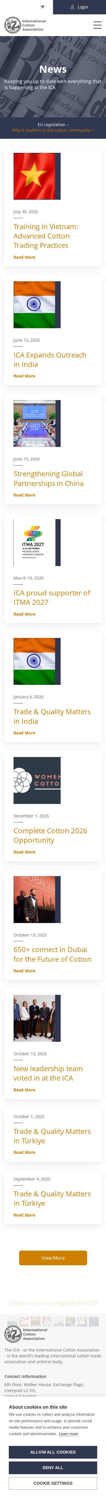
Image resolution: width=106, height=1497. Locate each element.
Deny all (53, 1468)
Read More (24, 257)
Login (82, 7)
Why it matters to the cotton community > (53, 130)
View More (53, 1258)
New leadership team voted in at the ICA (48, 1073)
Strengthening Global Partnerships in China (49, 478)
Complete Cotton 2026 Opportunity (50, 835)
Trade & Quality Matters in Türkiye (52, 1135)
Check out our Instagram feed (50, 1303)
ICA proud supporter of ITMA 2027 (52, 597)
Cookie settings (53, 1483)
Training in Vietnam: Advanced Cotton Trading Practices (46, 235)
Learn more (68, 1434)
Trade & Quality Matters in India (52, 716)
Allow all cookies (53, 1452)
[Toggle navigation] (93, 25)
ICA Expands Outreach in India (50, 359)
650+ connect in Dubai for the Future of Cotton (53, 953)
